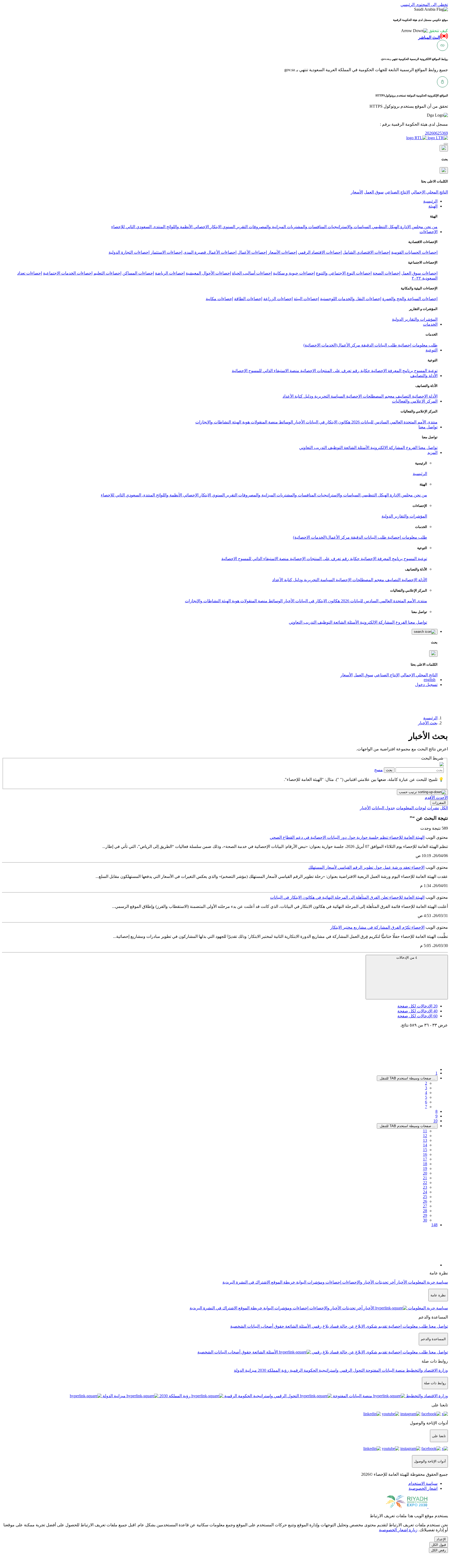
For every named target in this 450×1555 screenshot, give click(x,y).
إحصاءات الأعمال (252, 252)
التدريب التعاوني (313, 447)
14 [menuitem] (425, 1145)
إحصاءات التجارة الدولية (129, 252)
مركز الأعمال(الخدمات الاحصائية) (331, 345)
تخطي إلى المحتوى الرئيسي (424, 4)
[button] (424, 30)
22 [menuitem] (425, 1182)
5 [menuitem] (426, 1097)
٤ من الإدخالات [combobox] (406, 957)
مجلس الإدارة (411, 226)
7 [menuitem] (426, 1106)
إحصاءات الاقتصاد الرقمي (320, 252)
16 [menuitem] (425, 1154)
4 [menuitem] (426, 1092)
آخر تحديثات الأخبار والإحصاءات (368, 1282)
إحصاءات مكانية (219, 298)
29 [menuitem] (425, 1215)
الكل (444, 808)
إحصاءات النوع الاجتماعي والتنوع (344, 273)
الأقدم (430, 797)
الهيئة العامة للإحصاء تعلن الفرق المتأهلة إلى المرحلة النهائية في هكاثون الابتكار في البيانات (347, 897)
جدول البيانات (383, 808)
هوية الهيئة (240, 422)
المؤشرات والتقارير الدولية (415, 319)
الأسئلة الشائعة (356, 447)
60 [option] (417, 1016)
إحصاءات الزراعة (278, 298)
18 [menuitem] (425, 1164)
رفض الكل (438, 1550)
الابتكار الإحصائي (206, 226)
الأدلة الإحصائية (424, 396)
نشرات (433, 808)
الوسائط (285, 422)
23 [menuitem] (425, 1187)
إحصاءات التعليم (107, 273)
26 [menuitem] (425, 1201)
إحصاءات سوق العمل (419, 273)
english (429, 679)
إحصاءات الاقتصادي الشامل (366, 252)
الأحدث (441, 797)
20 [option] (417, 1006)
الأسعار (357, 192)
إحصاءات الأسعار (282, 252)
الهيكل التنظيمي (385, 226)
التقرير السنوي (234, 226)
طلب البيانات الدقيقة (378, 345)
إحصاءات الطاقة (248, 298)
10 (435, 1121)
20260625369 (436, 133)
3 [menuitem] (426, 1088)
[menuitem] (423, 1483)
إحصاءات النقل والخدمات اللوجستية (350, 298)
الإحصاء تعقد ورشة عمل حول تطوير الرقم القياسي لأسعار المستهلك (366, 867)
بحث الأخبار (428, 723)
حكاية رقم (360, 370)
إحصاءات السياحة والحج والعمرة (410, 298)
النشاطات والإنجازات (213, 422)
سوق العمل (374, 192)
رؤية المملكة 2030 (273, 1370)
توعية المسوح (425, 370)
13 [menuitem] (425, 1140)
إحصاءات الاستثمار (166, 252)
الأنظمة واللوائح (178, 226)
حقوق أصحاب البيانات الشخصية (257, 1326)
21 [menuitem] (425, 1178)
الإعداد (441, 1539)
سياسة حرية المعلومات (427, 1282)
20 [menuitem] (425, 1173)
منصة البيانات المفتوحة (385, 1370)
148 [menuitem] (434, 1225)
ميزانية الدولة (245, 1370)
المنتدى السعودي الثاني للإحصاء (138, 226)
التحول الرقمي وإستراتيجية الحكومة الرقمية (327, 1370)
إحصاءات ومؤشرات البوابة (318, 1282)
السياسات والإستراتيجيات (349, 226)
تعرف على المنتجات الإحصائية (325, 370)
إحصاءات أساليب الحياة (252, 273)
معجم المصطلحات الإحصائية (370, 396)
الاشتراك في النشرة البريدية (246, 1282)
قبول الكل (439, 1545)
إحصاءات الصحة (386, 273)
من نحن (430, 226)
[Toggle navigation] (446, 144)
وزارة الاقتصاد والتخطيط (426, 1370)
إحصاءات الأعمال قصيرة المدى (209, 252)
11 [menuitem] (425, 1131)
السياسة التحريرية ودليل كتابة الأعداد (314, 396)
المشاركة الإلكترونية (387, 447)
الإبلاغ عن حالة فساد (347, 1326)
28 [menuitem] (425, 1210)
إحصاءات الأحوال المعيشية (208, 273)
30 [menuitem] (425, 1220)
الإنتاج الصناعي (397, 192)
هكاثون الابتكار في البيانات (327, 422)
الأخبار (299, 422)
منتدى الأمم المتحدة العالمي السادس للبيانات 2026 (394, 422)
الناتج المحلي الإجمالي (429, 192)
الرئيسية (420, 473)
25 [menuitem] (425, 1196)
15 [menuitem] (425, 1149)
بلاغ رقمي (320, 1326)
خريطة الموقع (282, 1282)
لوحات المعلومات (411, 808)
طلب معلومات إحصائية (417, 345)
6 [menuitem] (426, 1102)
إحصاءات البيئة (306, 298)
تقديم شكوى (376, 1326)
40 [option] (417, 1011)
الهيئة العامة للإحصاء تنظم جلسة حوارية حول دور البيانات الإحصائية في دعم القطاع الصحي (347, 837)
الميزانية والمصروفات (267, 226)
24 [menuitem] (425, 1192)
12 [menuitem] (425, 1135)
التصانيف (403, 396)
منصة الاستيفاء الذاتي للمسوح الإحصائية (265, 370)
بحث (389, 770)
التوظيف (335, 447)
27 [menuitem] (425, 1206)
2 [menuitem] (426, 1083)
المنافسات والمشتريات (306, 226)
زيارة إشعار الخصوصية (398, 1530)
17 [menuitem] (425, 1159)
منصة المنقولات (264, 422)
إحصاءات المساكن (138, 273)
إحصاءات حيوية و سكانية (294, 273)
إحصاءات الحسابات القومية (414, 252)
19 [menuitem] (425, 1168)
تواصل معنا (427, 447)
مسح (378, 770)
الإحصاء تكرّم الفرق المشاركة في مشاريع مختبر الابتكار (377, 927)
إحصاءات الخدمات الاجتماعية (67, 273)
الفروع (411, 447)
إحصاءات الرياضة (170, 273)
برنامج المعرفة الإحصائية (391, 370)
